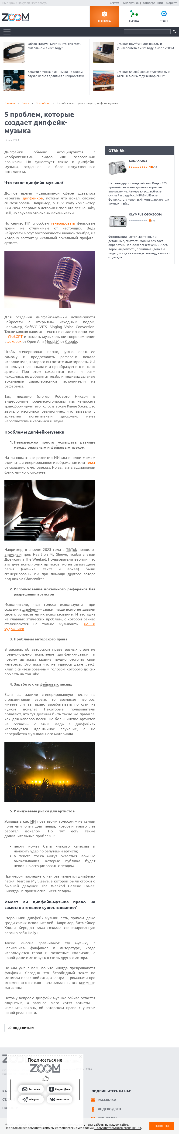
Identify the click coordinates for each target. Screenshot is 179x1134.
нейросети (13, 233)
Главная (9, 102)
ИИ (92, 362)
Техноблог (43, 102)
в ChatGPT (13, 336)
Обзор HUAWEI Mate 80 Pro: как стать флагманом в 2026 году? (54, 46)
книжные (87, 982)
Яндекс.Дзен (109, 1109)
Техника (104, 21)
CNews (114, 2)
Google (71, 341)
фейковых (49, 684)
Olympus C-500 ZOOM (145, 214)
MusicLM (52, 341)
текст (90, 462)
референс (68, 357)
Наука (134, 21)
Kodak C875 (138, 160)
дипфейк (86, 162)
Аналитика (131, 2)
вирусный (13, 554)
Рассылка (107, 1100)
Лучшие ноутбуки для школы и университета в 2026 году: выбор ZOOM (145, 46)
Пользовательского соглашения (117, 1127)
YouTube (32, 674)
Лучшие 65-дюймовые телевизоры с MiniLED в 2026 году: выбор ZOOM (143, 73)
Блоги (25, 102)
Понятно (162, 1125)
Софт (164, 21)
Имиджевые (25, 811)
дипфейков (33, 198)
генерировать (63, 223)
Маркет (171, 2)
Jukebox (14, 341)
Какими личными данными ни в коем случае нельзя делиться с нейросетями (56, 73)
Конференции (152, 2)
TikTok (71, 549)
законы (30, 1008)
